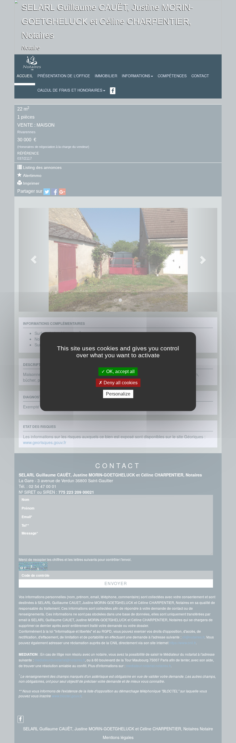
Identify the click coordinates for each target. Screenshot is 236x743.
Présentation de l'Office (63, 75)
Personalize (118, 393)
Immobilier (106, 75)
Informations (136, 75)
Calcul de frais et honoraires (69, 90)
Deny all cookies (120, 382)
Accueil (25, 75)
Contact (200, 75)
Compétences (172, 75)
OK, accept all (120, 371)
